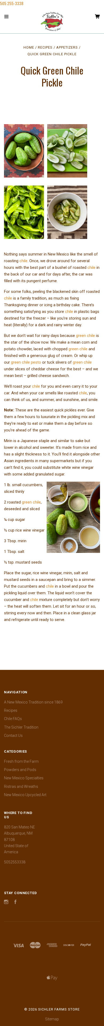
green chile (85, 335)
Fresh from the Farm (21, 761)
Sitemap (52, 1019)
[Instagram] (6, 903)
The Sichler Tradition (21, 727)
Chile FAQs (13, 719)
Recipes (10, 710)
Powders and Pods (20, 770)
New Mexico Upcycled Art (25, 795)
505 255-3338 (11, 3)
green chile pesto (25, 362)
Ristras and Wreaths (21, 786)
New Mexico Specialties (23, 778)
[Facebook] (15, 903)
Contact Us (13, 735)
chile (23, 260)
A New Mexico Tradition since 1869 (33, 702)
